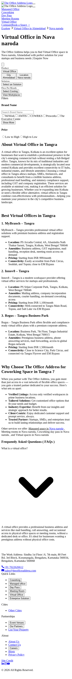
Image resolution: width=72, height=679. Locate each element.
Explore (5, 28)
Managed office (17, 583)
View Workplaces (11, 95)
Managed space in (39, 428)
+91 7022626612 (13, 567)
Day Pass (15, 587)
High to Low (30, 136)
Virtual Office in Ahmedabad (30, 28)
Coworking (15, 580)
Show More (8, 122)
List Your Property (18, 629)
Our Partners (16, 626)
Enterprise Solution (19, 598)
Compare (6, 24)
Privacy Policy (16, 654)
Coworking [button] (7, 12)
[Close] (34, 7)
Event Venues (17, 622)
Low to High (12, 136)
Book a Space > (21, 24)
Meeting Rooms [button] (10, 18)
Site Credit (7, 660)
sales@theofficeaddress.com (20, 570)
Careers (14, 648)
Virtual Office (16, 594)
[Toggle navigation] (34, 3)
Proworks (51, 115)
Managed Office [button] (10, 9)
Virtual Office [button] (9, 21)
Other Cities (15, 610)
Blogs (11, 651)
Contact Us (14, 644)
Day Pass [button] (6, 15)
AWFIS (22, 115)
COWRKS (36, 115)
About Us (13, 641)
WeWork (10, 115)
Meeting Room (17, 591)
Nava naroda (56, 28)
